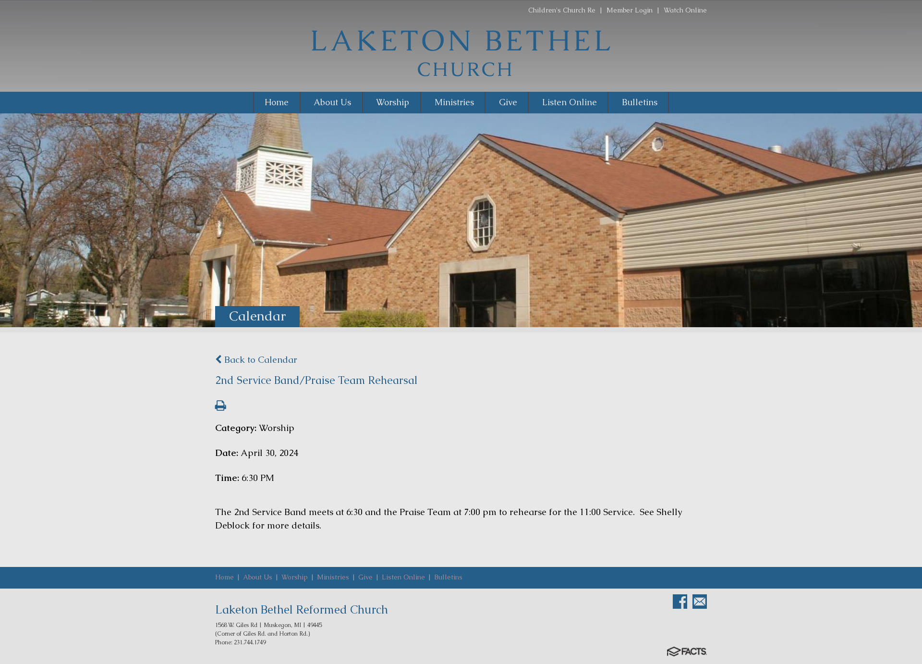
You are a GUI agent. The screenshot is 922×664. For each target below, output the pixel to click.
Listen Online (403, 577)
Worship (294, 577)
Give (365, 577)
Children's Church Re (561, 10)
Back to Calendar (259, 360)
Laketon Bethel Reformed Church (301, 609)
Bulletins (448, 577)
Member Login (630, 10)
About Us (257, 577)
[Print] (220, 407)
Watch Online (685, 10)
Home (224, 577)
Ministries (333, 577)
